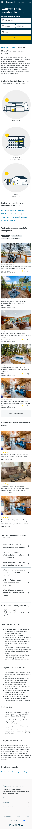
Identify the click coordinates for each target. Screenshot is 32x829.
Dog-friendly (16, 235)
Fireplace (25, 214)
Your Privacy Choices (18, 820)
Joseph (18, 772)
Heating (12, 220)
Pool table (15, 217)
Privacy (27, 816)
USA (7, 47)
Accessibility (9, 820)
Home (3, 47)
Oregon (13, 47)
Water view (21, 210)
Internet (15, 238)
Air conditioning (15, 214)
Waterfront (4, 214)
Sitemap (18, 816)
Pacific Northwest (7, 772)
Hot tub (5, 238)
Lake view (4, 210)
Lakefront (13, 210)
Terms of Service (16, 818)
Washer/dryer (5, 217)
